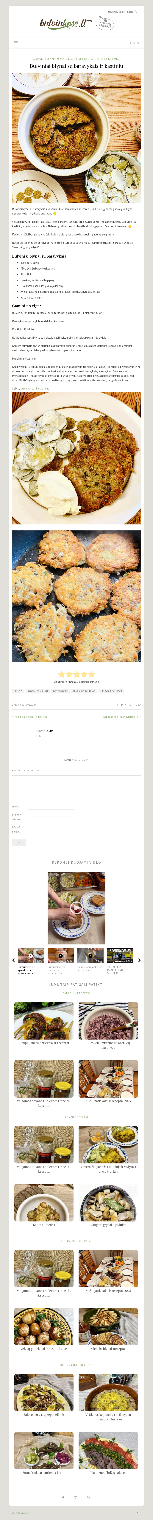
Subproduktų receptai (76, 1365)
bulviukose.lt (24, 1512)
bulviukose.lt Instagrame (35, 388)
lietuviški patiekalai (111, 691)
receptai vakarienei (37, 691)
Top (137, 1513)
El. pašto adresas (16, 817)
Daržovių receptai (43, 59)
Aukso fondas (65, 59)
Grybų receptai (84, 59)
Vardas (16, 806)
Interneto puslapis (16, 829)
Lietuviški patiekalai (107, 59)
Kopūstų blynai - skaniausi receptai (121, 716)
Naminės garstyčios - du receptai (30, 716)
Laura (32, 704)
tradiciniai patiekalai (84, 691)
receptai (18, 691)
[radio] (61, 674)
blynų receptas (60, 691)
